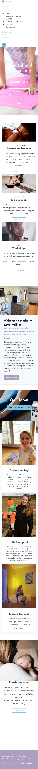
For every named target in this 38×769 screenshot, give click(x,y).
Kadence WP (24, 759)
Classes (9, 19)
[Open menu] (4, 45)
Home (8, 13)
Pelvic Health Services (15, 21)
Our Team (10, 24)
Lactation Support (13, 16)
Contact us (10, 27)
